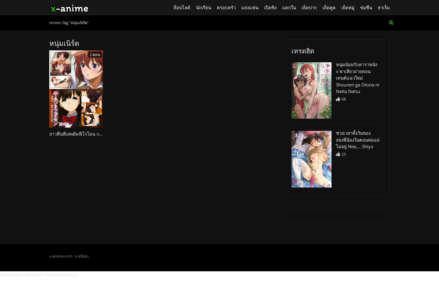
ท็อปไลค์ (182, 7)
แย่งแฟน (249, 7)
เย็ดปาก (309, 7)
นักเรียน (203, 7)
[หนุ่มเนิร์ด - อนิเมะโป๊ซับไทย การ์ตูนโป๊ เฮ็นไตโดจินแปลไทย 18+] (69, 7)
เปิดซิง (270, 7)
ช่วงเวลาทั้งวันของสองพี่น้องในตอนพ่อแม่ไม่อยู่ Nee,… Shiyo (358, 139)
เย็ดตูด (329, 7)
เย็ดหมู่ (347, 7)
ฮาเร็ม (384, 7)
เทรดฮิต (302, 50)
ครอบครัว (226, 7)
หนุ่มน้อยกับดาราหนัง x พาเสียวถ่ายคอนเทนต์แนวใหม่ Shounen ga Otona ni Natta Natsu (357, 77)
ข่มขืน (366, 7)
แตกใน (289, 7)
